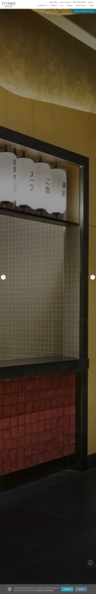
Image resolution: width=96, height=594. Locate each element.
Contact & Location (65, 2)
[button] (3, 277)
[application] (48, 589)
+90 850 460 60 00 (80, 2)
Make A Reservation (84, 11)
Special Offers (53, 2)
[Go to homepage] (8, 4)
